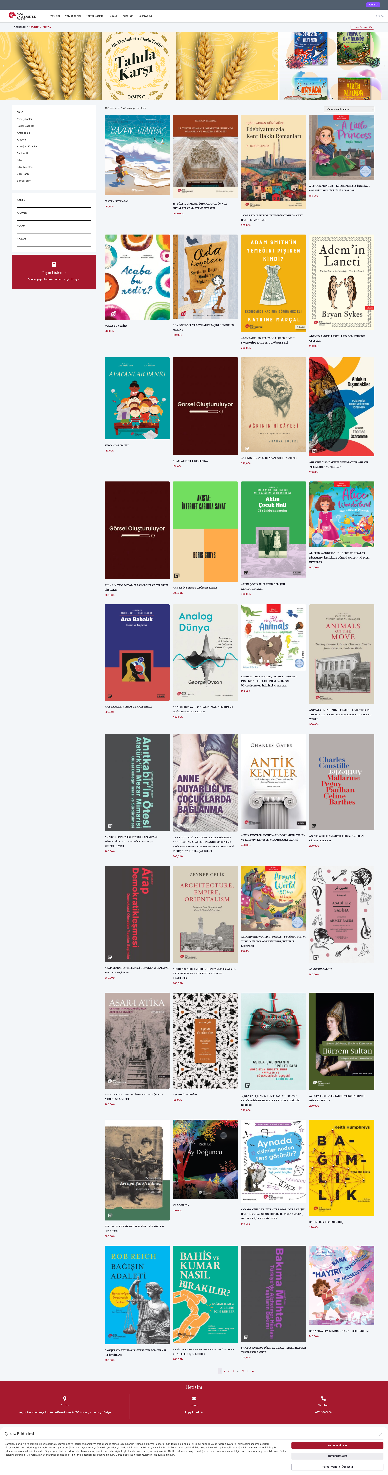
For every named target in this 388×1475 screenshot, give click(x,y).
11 (247, 1370)
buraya (161, 1454)
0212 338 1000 (323, 1412)
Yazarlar (127, 16)
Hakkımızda (145, 16)
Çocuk (113, 16)
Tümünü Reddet (337, 1456)
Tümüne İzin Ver (337, 1445)
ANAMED (22, 213)
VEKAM (21, 226)
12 (252, 1370)
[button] (3, 66)
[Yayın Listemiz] (54, 264)
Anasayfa (20, 26)
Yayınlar (55, 16)
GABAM (21, 238)
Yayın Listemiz (54, 272)
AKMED (21, 200)
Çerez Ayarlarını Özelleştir (337, 1466)
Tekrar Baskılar (95, 16)
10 (243, 1370)
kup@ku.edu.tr (194, 1412)
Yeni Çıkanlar (73, 16)
